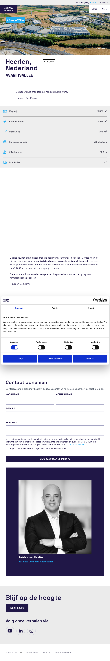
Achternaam (65, 394)
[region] (55, 208)
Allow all (90, 358)
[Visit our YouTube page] (10, 631)
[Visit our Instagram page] (31, 631)
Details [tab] (55, 308)
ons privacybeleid (76, 444)
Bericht (11, 422)
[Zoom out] (101, 188)
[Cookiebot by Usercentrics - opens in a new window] (95, 300)
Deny (20, 358)
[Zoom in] (101, 184)
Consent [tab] (19, 308)
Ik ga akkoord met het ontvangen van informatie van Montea (38, 448)
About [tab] (91, 308)
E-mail (10, 408)
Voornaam (13, 394)
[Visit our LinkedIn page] (20, 631)
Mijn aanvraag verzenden (55, 459)
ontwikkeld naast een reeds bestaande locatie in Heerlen (67, 261)
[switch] (41, 347)
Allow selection (55, 358)
